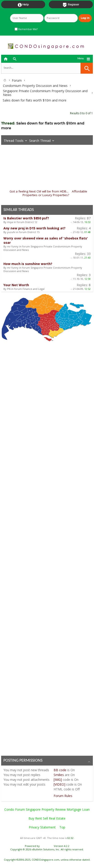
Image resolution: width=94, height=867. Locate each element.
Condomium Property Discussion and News (35, 85)
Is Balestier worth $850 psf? (26, 218)
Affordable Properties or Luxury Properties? (55, 193)
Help (23, 5)
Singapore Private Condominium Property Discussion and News (45, 93)
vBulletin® (46, 846)
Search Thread (40, 140)
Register (71, 5)
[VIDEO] (59, 784)
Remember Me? (28, 29)
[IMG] (58, 779)
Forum (17, 80)
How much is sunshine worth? (27, 264)
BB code (60, 770)
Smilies (59, 775)
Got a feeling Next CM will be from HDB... (39, 191)
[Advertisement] (47, 547)
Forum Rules (63, 796)
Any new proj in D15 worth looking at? (34, 228)
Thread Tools (14, 140)
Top (62, 827)
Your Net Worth (16, 285)
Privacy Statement (42, 827)
